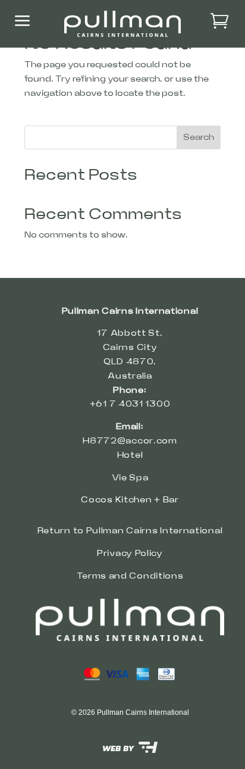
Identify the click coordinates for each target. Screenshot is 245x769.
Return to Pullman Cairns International (130, 531)
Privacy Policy (130, 553)
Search (198, 137)
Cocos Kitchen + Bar (129, 500)
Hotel (130, 455)
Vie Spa (130, 478)
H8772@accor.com (130, 441)
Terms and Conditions (130, 576)
